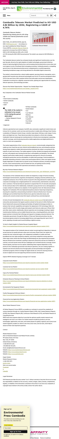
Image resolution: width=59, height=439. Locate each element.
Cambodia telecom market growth (33, 200)
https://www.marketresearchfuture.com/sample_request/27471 (21, 88)
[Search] (47, 15)
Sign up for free (15, 431)
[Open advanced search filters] (51, 15)
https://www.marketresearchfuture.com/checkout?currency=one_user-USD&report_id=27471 (29, 171)
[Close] (28, 407)
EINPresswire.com (11, 44)
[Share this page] (55, 15)
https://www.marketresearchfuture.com (19, 350)
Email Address (8, 425)
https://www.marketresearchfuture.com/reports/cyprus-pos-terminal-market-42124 (26, 275)
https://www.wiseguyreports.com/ (17, 352)
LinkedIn (5, 371)
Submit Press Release (33, 438)
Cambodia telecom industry (29, 145)
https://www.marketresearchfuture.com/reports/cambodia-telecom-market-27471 (26, 226)
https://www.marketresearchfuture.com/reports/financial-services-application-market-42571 (29, 301)
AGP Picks (4, 2)
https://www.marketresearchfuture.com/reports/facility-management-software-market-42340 (29, 295)
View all (55, 2)
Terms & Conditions (45, 438)
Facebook (6, 367)
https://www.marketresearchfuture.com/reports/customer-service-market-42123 (25, 269)
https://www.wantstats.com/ (16, 354)
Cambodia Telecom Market (19, 48)
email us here (6, 363)
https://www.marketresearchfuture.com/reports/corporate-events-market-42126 (25, 262)
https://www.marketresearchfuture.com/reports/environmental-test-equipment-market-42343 (29, 289)
